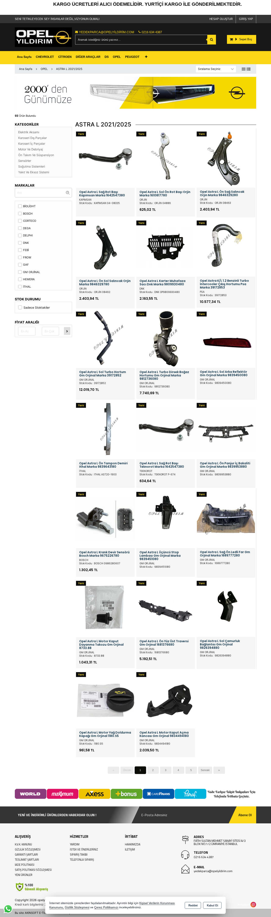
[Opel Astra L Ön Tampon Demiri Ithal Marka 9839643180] (105, 429)
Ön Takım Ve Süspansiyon (36, 155)
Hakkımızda (132, 844)
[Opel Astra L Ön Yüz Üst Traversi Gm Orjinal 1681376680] (165, 607)
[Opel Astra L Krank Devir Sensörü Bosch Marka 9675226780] (105, 518)
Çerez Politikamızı (106, 907)
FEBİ (26, 250)
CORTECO (29, 220)
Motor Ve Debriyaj (30, 149)
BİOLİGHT (29, 206)
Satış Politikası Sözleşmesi (33, 870)
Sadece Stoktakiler (37, 307)
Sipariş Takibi (78, 854)
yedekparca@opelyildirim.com (213, 871)
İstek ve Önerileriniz (84, 849)
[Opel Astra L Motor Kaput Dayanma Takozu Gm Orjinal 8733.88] (105, 607)
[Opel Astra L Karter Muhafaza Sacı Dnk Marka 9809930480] (165, 247)
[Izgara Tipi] (244, 69)
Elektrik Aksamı (28, 132)
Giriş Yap (246, 19)
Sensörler (24, 160)
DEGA (27, 228)
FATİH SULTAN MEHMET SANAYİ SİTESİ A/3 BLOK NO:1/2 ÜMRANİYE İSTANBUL (220, 842)
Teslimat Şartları (27, 859)
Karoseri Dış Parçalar (32, 138)
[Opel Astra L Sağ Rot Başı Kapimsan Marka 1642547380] (105, 158)
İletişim (130, 849)
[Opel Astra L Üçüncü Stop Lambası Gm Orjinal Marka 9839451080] (165, 518)
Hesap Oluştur (221, 19)
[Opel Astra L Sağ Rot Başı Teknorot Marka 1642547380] (165, 429)
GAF (26, 264)
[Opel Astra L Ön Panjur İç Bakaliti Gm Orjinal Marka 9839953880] (226, 429)
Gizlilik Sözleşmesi (27, 849)
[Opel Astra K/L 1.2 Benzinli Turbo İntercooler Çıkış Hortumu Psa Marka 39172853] (226, 247)
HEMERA (29, 279)
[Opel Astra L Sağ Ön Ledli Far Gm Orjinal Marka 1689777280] (226, 518)
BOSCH (28, 213)
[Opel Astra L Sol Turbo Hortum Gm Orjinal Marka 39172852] (105, 338)
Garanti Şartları (26, 854)
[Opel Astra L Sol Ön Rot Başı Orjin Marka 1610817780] (165, 158)
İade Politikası (24, 865)
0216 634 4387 (204, 857)
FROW (27, 257)
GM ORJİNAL (31, 272)
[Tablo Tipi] (248, 69)
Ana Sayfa (24, 56)
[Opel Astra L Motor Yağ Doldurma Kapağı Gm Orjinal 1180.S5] (105, 698)
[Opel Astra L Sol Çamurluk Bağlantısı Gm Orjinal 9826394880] (226, 607)
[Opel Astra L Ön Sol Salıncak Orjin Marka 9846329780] (105, 247)
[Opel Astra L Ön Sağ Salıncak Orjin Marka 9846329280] (226, 158)
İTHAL (27, 286)
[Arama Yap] (211, 39)
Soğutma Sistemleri (31, 166)
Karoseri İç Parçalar (31, 143)
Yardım (74, 844)
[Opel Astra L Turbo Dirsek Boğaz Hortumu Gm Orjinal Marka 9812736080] (165, 338)
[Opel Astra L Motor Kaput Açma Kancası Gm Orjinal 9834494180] (165, 698)
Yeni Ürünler (23, 875)
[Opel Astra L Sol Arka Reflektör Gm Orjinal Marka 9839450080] (226, 338)
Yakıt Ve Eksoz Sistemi (33, 172)
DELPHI (28, 235)
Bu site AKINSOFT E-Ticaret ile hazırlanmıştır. (44, 912)
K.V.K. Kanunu (23, 844)
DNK (26, 242)
